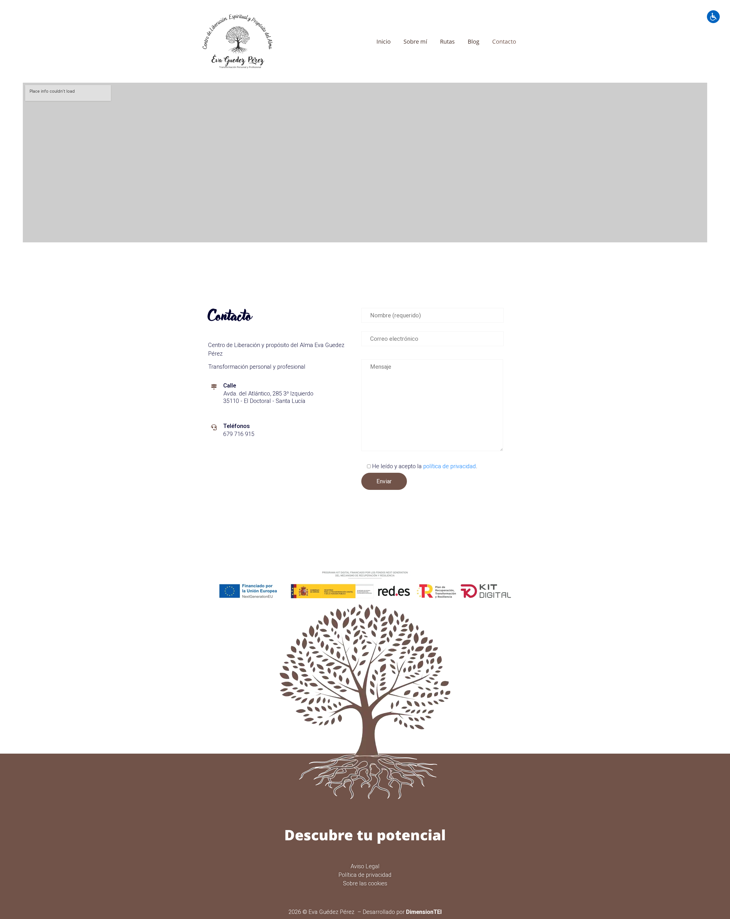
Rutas (447, 41)
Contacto (504, 41)
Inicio (383, 41)
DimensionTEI (424, 911)
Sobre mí (415, 41)
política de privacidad (449, 466)
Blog (473, 41)
